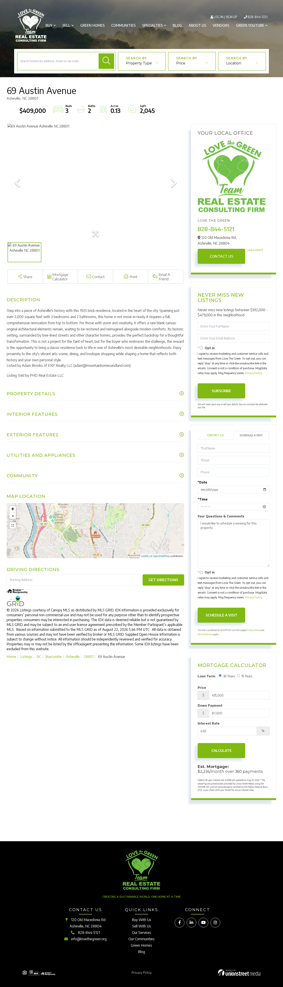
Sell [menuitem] (66, 25)
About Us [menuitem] (197, 25)
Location (233, 63)
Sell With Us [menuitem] (141, 926)
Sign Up (231, 17)
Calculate (221, 750)
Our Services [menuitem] (141, 932)
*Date (202, 482)
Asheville (73, 656)
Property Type (139, 63)
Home (11, 656)
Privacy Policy (253, 373)
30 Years (229, 676)
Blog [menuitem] (177, 25)
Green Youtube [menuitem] (250, 25)
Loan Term (206, 676)
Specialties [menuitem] (152, 25)
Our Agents (255, 250)
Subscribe (221, 391)
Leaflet (144, 555)
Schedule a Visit (251, 435)
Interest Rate (209, 723)
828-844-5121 (258, 17)
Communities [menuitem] (123, 25)
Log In (218, 17)
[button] (106, 61)
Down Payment (210, 705)
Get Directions (163, 580)
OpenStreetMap (161, 555)
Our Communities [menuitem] (141, 939)
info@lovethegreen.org (89, 939)
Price (180, 63)
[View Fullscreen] (12, 525)
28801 (89, 656)
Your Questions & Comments (221, 516)
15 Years (246, 676)
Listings (26, 656)
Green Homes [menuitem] (92, 25)
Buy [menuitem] (49, 25)
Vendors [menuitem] (221, 25)
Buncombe (53, 656)
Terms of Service (205, 634)
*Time (203, 499)
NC (38, 656)
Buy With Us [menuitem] (141, 920)
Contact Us (221, 256)
